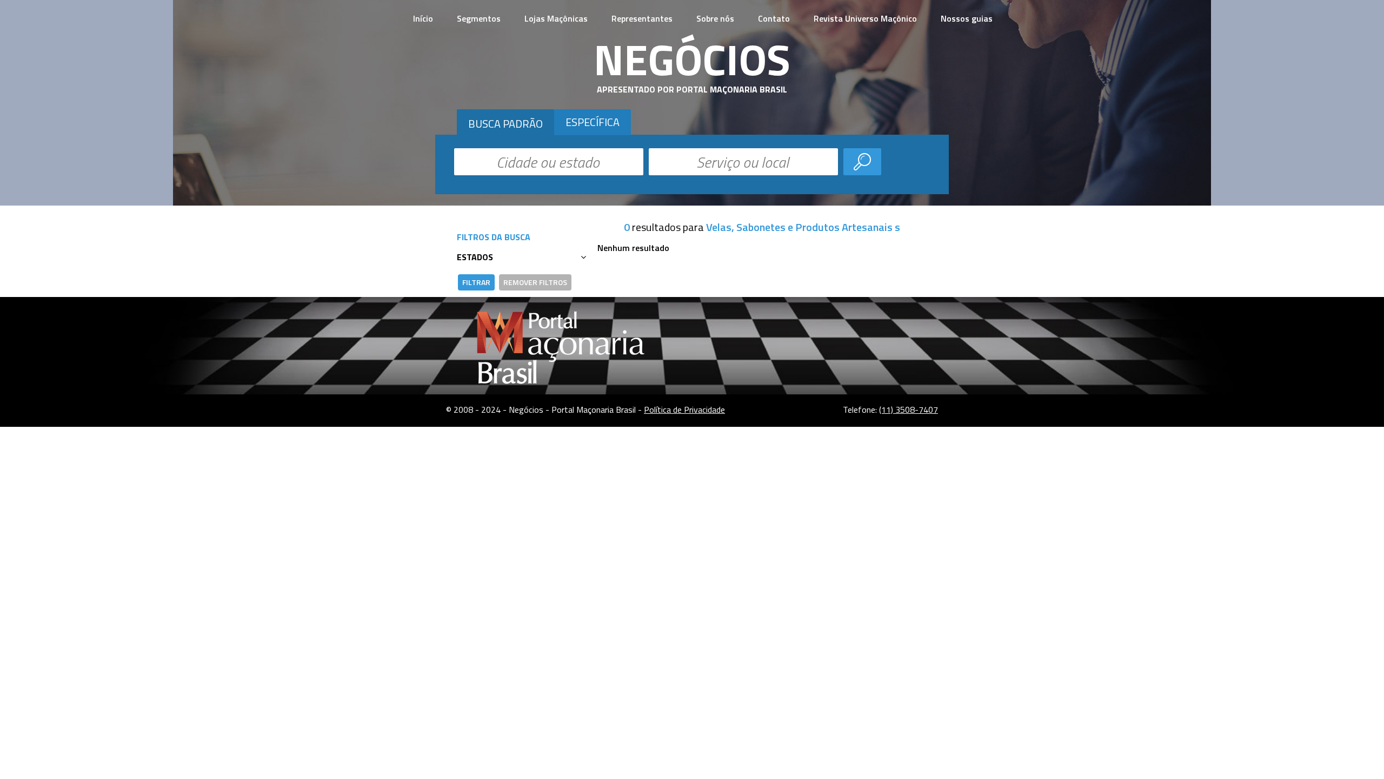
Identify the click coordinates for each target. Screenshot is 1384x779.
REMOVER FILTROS (535, 282)
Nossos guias (967, 18)
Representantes (642, 18)
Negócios (692, 59)
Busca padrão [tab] (505, 123)
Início (423, 18)
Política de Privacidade (684, 409)
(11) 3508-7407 (908, 409)
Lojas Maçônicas (556, 18)
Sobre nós (715, 18)
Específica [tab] (592, 122)
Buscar (862, 161)
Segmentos (479, 18)
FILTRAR (476, 282)
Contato (774, 18)
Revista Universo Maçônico (865, 18)
